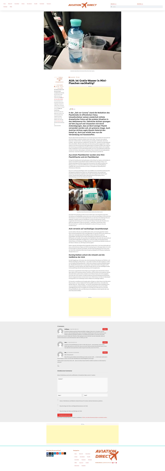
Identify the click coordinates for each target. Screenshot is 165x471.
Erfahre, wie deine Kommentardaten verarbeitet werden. (94, 417)
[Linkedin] (55, 453)
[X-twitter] (50, 453)
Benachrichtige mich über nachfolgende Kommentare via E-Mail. (74, 406)
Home (5, 3)
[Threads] (65, 453)
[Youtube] (57, 453)
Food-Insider (42, 3)
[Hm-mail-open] (50, 455)
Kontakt (87, 462)
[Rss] (62, 453)
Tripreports (49, 3)
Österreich (10, 3)
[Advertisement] (90, 96)
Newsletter (84, 465)
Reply (105, 329)
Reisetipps (5, 6)
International (29, 3)
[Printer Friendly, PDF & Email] (72, 109)
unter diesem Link (59, 121)
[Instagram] (52, 453)
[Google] (47, 455)
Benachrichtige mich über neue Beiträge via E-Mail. (71, 411)
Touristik (35, 3)
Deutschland (17, 3)
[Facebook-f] (47, 453)
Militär (11, 6)
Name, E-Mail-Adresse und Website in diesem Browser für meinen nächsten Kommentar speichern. (81, 400)
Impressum (81, 462)
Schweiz (23, 3)
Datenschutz (77, 465)
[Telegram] (60, 453)
